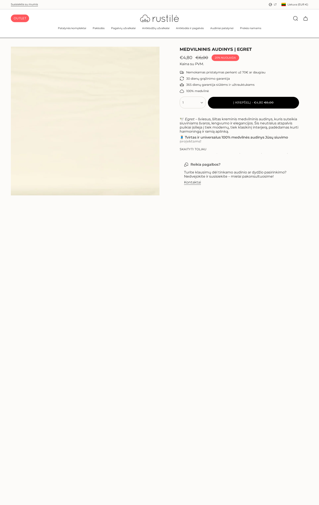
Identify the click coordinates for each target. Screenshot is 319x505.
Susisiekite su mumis (24, 4)
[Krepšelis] (306, 18)
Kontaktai (192, 182)
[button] (72, 28)
